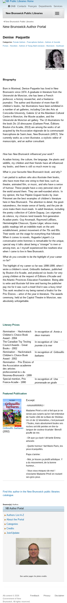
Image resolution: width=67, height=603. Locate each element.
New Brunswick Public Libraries (24, 13)
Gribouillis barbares (13, 428)
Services (58, 6)
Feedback (34, 595)
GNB (12, 6)
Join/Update (13, 532)
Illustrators (50, 46)
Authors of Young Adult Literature (32, 46)
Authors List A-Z (15, 515)
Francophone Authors (35, 42)
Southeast (60, 46)
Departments (45, 6)
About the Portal (15, 519)
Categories (12, 524)
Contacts (21, 6)
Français (32, 6)
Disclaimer (59, 595)
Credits (10, 528)
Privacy (47, 595)
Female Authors (19, 42)
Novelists (13, 46)
